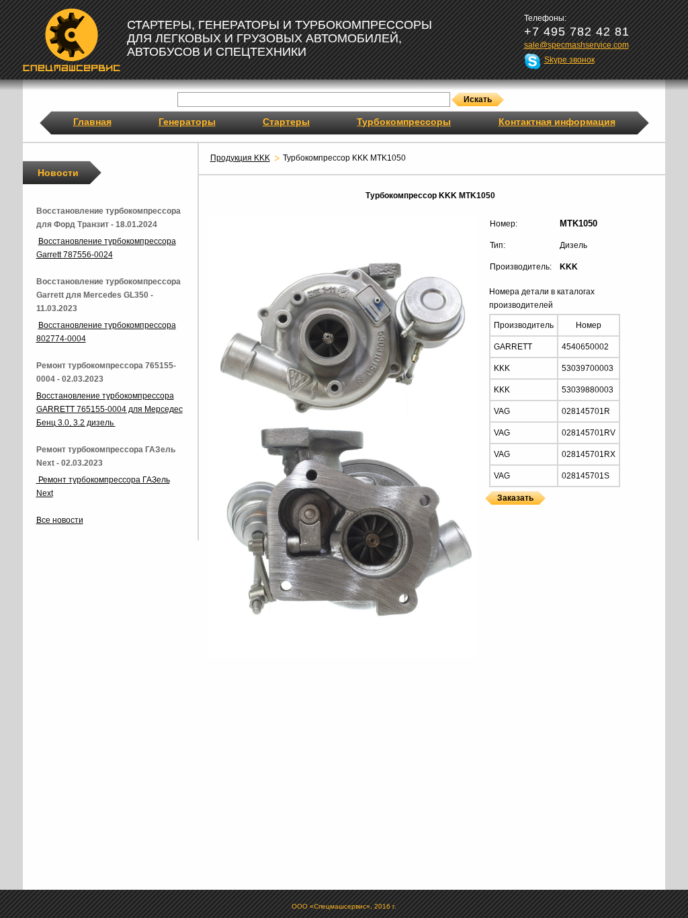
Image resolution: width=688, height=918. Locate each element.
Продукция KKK (240, 158)
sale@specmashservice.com (576, 45)
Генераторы (187, 121)
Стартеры (286, 121)
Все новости (59, 520)
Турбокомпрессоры (404, 121)
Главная (92, 121)
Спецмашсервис (71, 39)
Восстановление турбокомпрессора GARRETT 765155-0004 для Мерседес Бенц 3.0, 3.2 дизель (109, 409)
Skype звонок (569, 60)
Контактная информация (557, 121)
